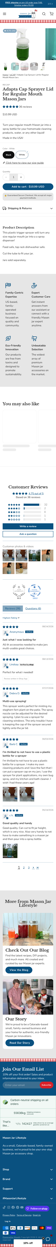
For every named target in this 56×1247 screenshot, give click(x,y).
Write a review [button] (28, 526)
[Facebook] (13, 1208)
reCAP (13, 74)
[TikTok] (4, 1208)
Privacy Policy (9, 1215)
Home (5, 74)
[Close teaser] (43, 1238)
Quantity (6, 171)
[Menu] (6, 14)
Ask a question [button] (28, 534)
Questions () (33, 608)
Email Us (37, 1215)
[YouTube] (21, 1208)
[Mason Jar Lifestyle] (27, 13)
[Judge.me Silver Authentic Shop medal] (19, 590)
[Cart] (50, 14)
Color (9, 148)
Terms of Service (24, 1215)
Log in (8, 1221)
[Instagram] (8, 1208)
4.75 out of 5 (36, 493)
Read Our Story (20, 1043)
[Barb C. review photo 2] (26, 794)
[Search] (42, 14)
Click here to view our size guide (24, 163)
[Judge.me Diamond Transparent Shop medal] (34, 590)
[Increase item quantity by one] (21, 177)
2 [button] (24, 867)
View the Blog (19, 970)
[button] (11, 107)
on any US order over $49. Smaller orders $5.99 (23, 4)
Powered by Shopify (12, 1237)
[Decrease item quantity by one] (6, 177)
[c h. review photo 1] (10, 850)
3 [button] (29, 867)
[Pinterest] (17, 1208)
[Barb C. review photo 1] (10, 794)
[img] (10, 627)
